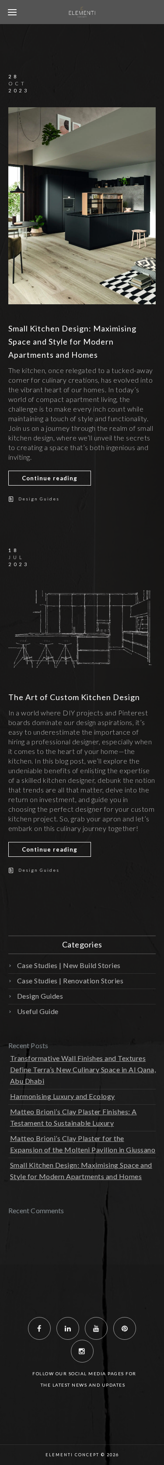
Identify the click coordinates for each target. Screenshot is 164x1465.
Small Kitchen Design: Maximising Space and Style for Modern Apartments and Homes (72, 341)
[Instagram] (82, 1351)
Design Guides (38, 498)
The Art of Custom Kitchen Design (74, 697)
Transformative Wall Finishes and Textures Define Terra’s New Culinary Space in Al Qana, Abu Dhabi (83, 1069)
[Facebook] (39, 1328)
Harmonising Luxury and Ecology (62, 1096)
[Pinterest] (125, 1328)
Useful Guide (38, 1011)
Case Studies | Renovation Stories (70, 980)
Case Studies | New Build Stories (69, 965)
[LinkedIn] (68, 1328)
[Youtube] (96, 1328)
